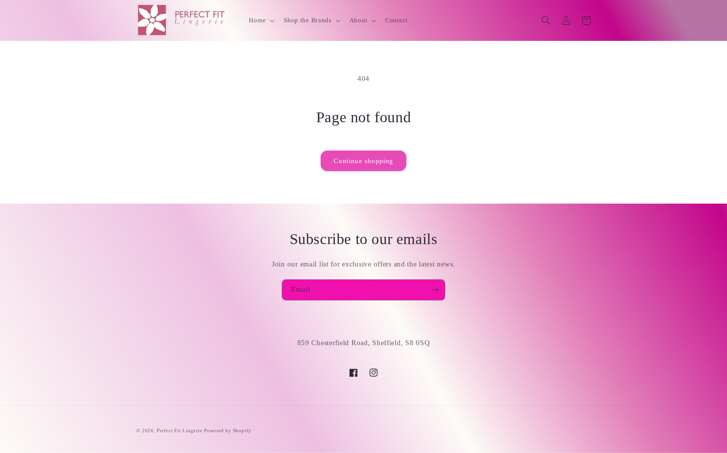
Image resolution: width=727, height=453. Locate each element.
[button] (260, 20)
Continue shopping (363, 161)
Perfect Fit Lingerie (180, 430)
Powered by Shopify (227, 430)
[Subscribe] (435, 289)
